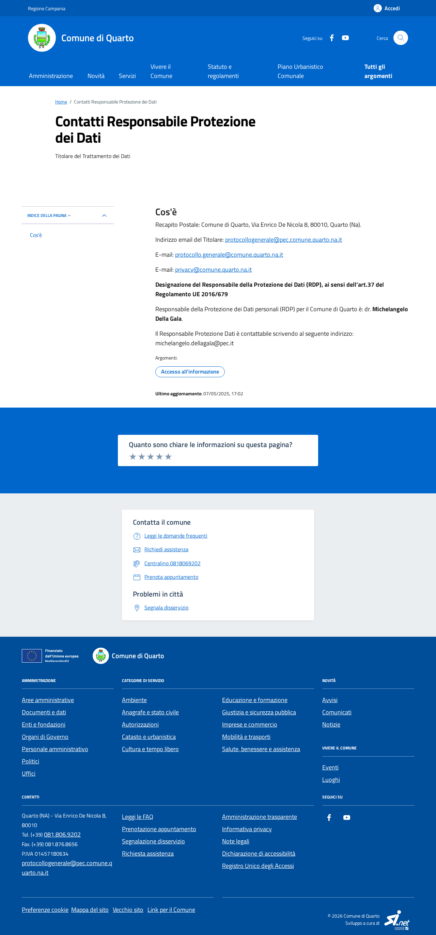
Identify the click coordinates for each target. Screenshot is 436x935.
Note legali (235, 841)
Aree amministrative (48, 699)
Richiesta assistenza (148, 853)
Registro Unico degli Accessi (258, 865)
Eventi (330, 767)
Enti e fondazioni (43, 724)
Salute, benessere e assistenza (261, 749)
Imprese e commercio (249, 724)
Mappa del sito (90, 909)
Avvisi (330, 699)
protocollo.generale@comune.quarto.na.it (229, 254)
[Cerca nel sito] (400, 38)
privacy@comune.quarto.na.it (213, 269)
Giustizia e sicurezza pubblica (259, 712)
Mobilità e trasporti (246, 736)
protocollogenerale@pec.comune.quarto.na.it (283, 239)
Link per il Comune (171, 909)
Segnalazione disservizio (153, 841)
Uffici (28, 773)
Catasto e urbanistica (149, 736)
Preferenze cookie (45, 909)
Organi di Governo (45, 736)
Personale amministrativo (55, 749)
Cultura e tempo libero (150, 749)
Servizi (127, 75)
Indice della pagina (46, 215)
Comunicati (337, 712)
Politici (30, 761)
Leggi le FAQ (137, 816)
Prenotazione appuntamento (159, 829)
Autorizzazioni (140, 724)
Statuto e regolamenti (223, 71)
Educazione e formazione (254, 699)
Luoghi (331, 779)
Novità (96, 75)
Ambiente (134, 699)
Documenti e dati (44, 712)
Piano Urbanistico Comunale (300, 71)
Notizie (331, 724)
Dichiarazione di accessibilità (258, 853)
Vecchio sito (128, 909)
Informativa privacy (247, 829)
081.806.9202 (62, 834)
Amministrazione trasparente (259, 816)
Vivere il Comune (161, 71)
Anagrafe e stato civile (150, 712)
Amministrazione (51, 75)
